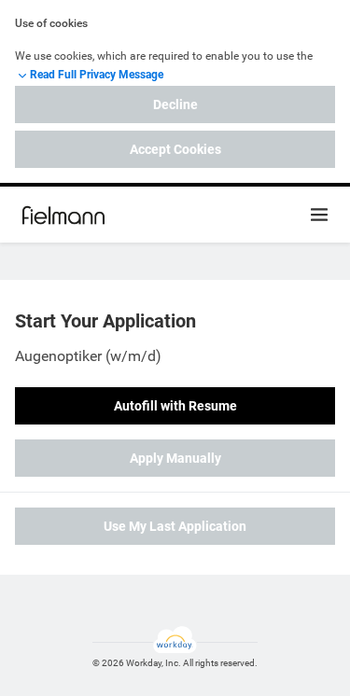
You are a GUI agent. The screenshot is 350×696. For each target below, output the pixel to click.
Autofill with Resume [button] (175, 405)
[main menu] (319, 215)
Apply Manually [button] (175, 458)
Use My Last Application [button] (175, 526)
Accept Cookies (175, 149)
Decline (175, 104)
